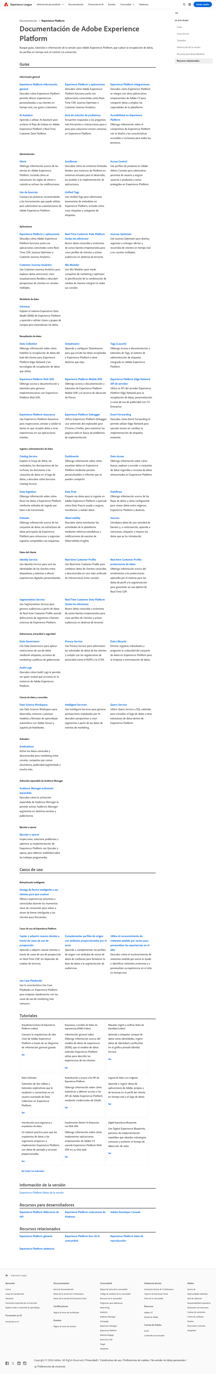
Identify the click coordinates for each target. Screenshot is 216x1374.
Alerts (23, 161)
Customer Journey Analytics (36, 264)
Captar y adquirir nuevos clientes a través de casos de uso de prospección (39, 940)
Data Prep (70, 491)
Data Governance (29, 641)
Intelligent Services (76, 704)
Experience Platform (53, 20)
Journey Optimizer (121, 234)
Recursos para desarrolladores (191, 54)
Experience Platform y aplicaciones (85, 84)
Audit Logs (26, 667)
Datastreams (72, 343)
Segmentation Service (32, 599)
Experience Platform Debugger (82, 414)
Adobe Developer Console (125, 1212)
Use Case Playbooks (31, 980)
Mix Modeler (72, 264)
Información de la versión (188, 47)
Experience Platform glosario (36, 1236)
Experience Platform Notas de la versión (42, 1192)
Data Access (117, 456)
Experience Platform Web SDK (37, 379)
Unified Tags (72, 192)
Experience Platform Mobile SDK (83, 379)
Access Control (118, 161)
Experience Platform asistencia (37, 1248)
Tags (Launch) (118, 343)
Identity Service (28, 559)
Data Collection (28, 343)
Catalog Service (28, 456)
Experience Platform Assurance (37, 414)
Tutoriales (181, 40)
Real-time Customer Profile (80, 559)
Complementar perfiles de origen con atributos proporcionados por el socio (86, 940)
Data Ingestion (28, 491)
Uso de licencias (29, 192)
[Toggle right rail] (176, 13)
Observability (72, 518)
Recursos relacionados (188, 60)
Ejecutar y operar (29, 834)
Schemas (25, 306)
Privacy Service (74, 641)
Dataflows (116, 491)
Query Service (118, 704)
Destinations (27, 746)
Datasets (24, 518)
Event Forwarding (120, 414)
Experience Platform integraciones (130, 84)
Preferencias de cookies (136, 1360)
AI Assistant (26, 115)
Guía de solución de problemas (83, 115)
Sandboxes (71, 161)
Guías (179, 26)
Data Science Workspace (34, 704)
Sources (114, 518)
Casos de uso (183, 33)
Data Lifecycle (118, 641)
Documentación (28, 20)
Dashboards (72, 456)
